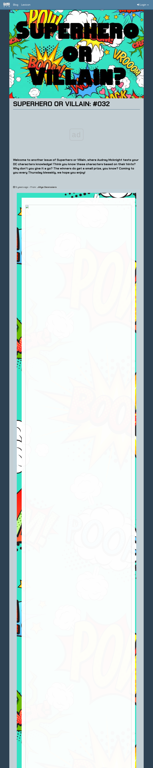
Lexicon (25, 4)
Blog (15, 4)
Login (143, 4)
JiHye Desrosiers (47, 187)
